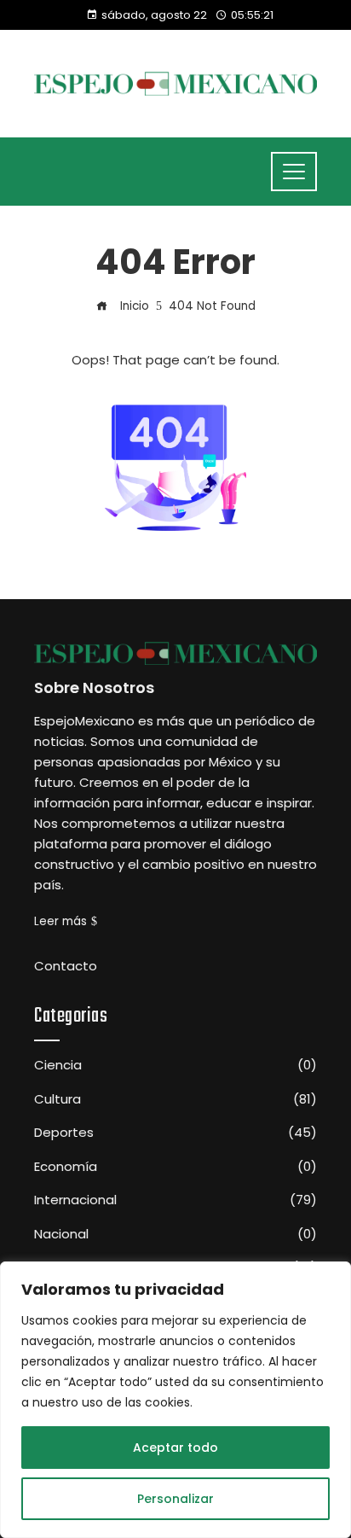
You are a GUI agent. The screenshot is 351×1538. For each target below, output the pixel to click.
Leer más (60, 921)
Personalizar (175, 1498)
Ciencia (175, 1065)
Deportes (175, 1132)
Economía (175, 1166)
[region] (175, 1399)
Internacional (175, 1200)
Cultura (175, 1099)
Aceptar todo (175, 1447)
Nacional (175, 1234)
